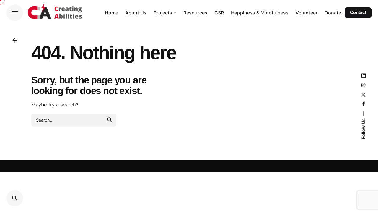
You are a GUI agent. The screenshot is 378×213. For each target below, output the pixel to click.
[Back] (14, 40)
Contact (358, 12)
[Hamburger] (14, 12)
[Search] (14, 198)
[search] (109, 120)
